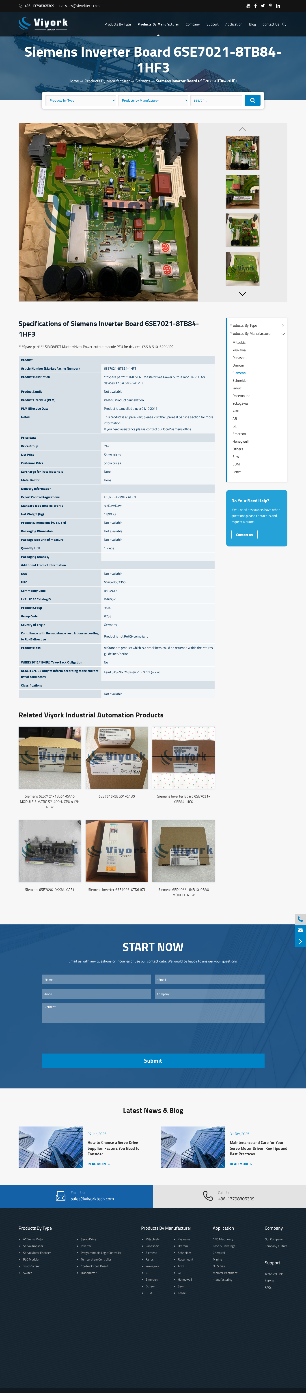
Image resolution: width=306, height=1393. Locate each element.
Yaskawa (239, 350)
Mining (217, 1259)
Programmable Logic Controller (101, 1252)
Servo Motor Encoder (37, 1252)
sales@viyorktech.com (79, 5)
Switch (27, 1272)
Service (269, 1280)
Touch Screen (32, 1266)
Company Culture (276, 1246)
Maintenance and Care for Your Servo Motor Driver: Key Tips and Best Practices (258, 1148)
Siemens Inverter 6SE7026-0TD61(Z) (116, 889)
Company (193, 24)
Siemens (143, 81)
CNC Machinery (223, 1239)
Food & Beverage (224, 1246)
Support (213, 24)
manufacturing (222, 1279)
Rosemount (241, 395)
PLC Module (31, 1259)
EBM (236, 464)
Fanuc (237, 388)
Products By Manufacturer (158, 24)
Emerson (239, 433)
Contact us (244, 534)
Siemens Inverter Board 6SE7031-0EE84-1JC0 (183, 799)
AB (235, 418)
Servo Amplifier (33, 1246)
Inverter (86, 1246)
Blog (252, 24)
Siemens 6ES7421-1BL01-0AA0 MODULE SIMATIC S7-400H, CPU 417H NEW (50, 802)
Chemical (219, 1252)
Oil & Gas (219, 1266)
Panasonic (240, 357)
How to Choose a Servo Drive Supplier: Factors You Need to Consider (114, 1148)
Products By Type (118, 24)
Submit (153, 1060)
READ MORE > (99, 1163)
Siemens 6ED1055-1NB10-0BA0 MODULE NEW (183, 892)
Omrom (238, 365)
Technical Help (274, 1273)
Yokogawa (240, 403)
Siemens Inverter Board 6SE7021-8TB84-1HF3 (196, 81)
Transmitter (89, 1272)
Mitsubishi (240, 342)
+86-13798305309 (36, 5)
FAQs (268, 1287)
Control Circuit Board (94, 1266)
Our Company (274, 1239)
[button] (242, 293)
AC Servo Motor (33, 1239)
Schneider (240, 380)
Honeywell (241, 441)
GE (235, 426)
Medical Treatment (225, 1272)
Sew (236, 456)
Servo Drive (88, 1239)
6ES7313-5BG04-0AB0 (117, 796)
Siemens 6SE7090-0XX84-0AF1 (49, 889)
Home (74, 81)
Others (238, 449)
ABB (236, 411)
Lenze (237, 471)
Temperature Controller (96, 1259)
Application (233, 24)
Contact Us (271, 24)
